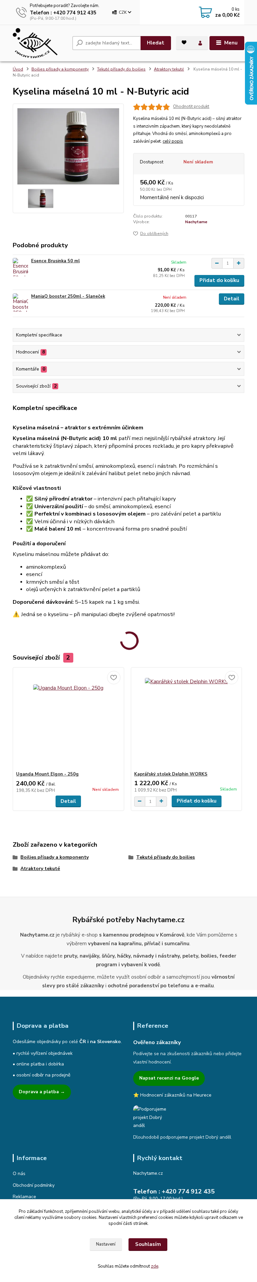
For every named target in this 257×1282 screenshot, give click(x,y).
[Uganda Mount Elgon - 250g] (68, 719)
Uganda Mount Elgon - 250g (47, 774)
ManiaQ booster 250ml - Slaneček (68, 296)
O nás (19, 1173)
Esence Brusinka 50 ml (55, 261)
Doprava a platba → (42, 1092)
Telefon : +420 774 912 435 (63, 12)
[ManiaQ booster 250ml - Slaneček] (20, 302)
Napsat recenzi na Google (169, 1078)
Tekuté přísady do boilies (121, 69)
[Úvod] (40, 43)
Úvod (18, 69)
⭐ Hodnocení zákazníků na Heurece (172, 1095)
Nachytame (196, 222)
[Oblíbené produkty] (184, 42)
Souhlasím (148, 1244)
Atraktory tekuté (169, 69)
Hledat (155, 42)
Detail (231, 298)
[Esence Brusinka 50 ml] (20, 267)
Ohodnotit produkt (191, 107)
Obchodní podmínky (34, 1185)
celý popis (173, 141)
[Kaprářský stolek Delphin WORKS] (186, 719)
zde (154, 1266)
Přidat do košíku (219, 280)
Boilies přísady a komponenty (60, 69)
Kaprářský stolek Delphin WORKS (170, 774)
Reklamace (24, 1196)
